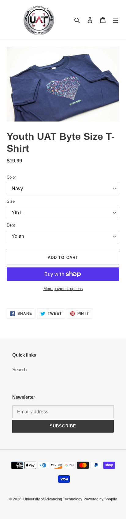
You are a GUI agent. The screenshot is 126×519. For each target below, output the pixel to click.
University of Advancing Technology (52, 499)
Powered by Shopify (100, 499)
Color (11, 177)
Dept (11, 225)
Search (19, 369)
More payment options (63, 288)
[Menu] (115, 20)
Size (11, 201)
